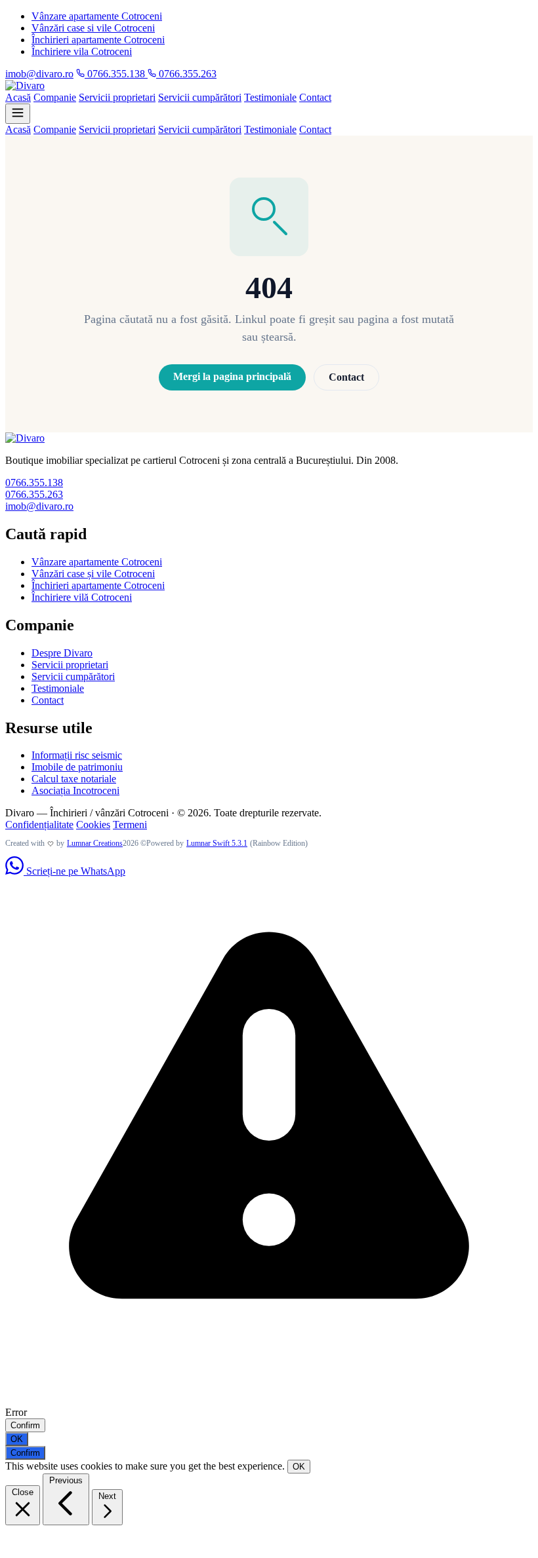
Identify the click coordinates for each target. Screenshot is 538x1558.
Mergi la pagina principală (232, 376)
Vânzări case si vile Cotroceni (93, 27)
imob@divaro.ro (39, 73)
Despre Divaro (62, 652)
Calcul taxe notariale (73, 778)
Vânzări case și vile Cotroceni (93, 573)
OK (16, 1439)
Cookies (93, 824)
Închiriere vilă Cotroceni (81, 597)
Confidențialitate (39, 824)
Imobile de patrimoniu (77, 766)
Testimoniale (270, 97)
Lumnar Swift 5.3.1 (216, 843)
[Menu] (17, 114)
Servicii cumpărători (199, 97)
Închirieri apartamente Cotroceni (98, 39)
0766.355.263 (186, 73)
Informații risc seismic (76, 755)
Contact (315, 97)
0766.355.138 (116, 73)
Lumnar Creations (95, 843)
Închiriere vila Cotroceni (81, 51)
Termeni (130, 824)
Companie (54, 97)
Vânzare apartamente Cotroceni (96, 16)
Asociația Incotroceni (75, 790)
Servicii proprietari (117, 97)
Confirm (25, 1425)
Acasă (18, 97)
